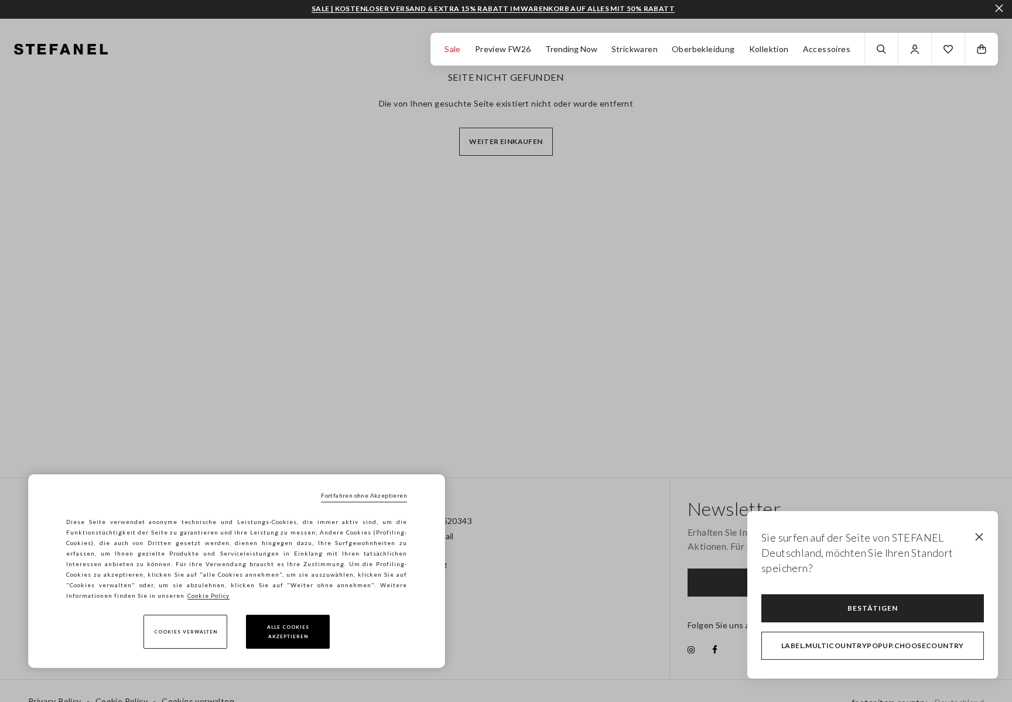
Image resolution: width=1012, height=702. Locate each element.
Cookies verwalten (185, 632)
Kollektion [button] (769, 49)
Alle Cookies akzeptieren (288, 631)
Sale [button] (453, 49)
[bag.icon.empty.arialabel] (981, 49)
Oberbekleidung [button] (703, 49)
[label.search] (881, 49)
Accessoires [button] (826, 49)
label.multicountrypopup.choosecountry (872, 645)
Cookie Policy (208, 595)
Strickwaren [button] (634, 49)
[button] (948, 49)
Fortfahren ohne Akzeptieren (364, 495)
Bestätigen (872, 608)
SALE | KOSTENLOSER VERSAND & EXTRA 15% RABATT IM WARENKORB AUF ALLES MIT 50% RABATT (493, 9)
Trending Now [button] (571, 49)
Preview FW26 (503, 49)
